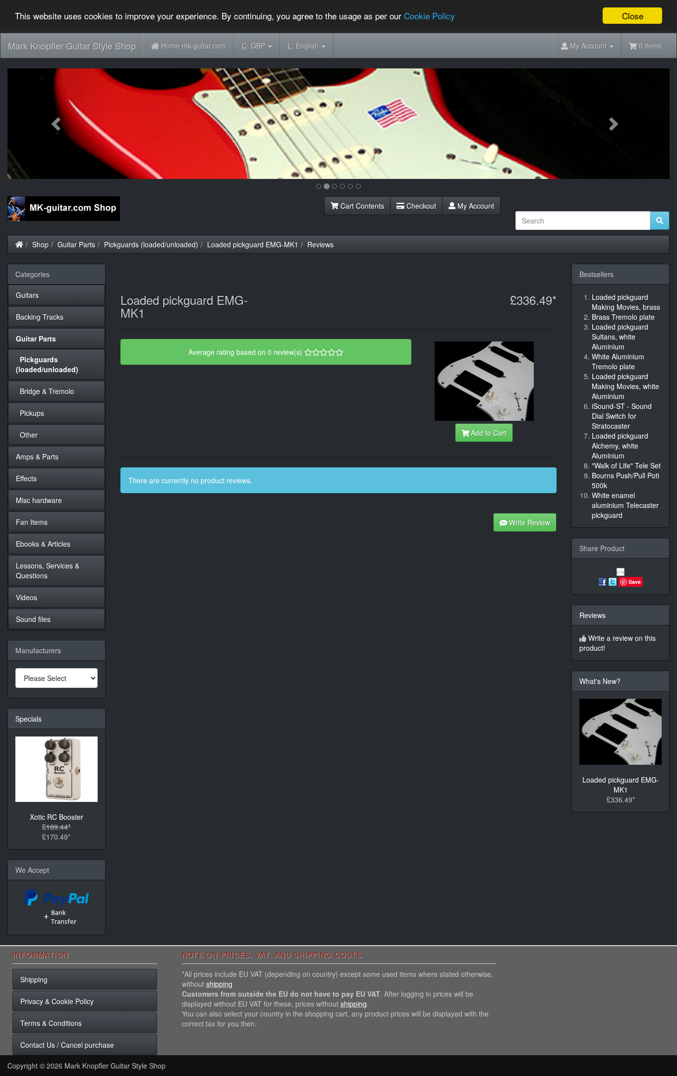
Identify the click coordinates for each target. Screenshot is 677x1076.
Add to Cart (488, 433)
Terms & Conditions (51, 1023)
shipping (219, 984)
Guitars (27, 295)
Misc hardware (39, 500)
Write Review (528, 522)
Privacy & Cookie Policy (57, 1001)
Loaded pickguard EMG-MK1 (252, 244)
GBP (254, 46)
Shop (40, 244)
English (304, 46)
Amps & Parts (37, 456)
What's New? (600, 681)
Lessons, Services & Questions (47, 570)
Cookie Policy (429, 16)
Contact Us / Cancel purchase (67, 1045)
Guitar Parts (76, 244)
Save (634, 581)
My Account (474, 206)
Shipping (34, 979)
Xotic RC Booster (56, 817)
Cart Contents (361, 206)
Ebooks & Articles (43, 544)
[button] (57, 123)
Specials (28, 719)
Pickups (30, 413)
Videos (26, 597)
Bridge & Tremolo (45, 391)
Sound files (33, 619)
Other (27, 435)
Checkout (420, 206)
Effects (26, 478)
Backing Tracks (39, 317)
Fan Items (32, 522)
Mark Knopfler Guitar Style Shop (72, 45)
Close (632, 15)
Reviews (320, 244)
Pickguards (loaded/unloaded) (151, 244)
